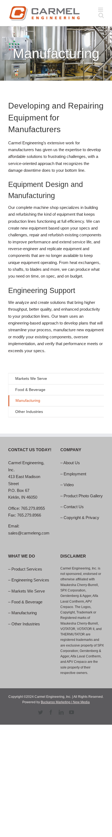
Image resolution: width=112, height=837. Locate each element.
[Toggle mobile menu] (101, 9)
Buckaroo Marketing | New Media (65, 702)
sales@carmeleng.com (28, 533)
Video (69, 484)
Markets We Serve (31, 378)
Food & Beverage (26, 602)
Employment (75, 474)
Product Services (26, 569)
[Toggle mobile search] (101, 15)
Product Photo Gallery (83, 496)
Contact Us (74, 506)
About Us (71, 462)
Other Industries (25, 624)
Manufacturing (24, 612)
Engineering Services (30, 580)
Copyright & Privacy (81, 517)
